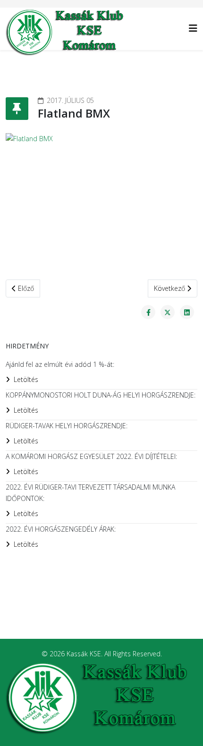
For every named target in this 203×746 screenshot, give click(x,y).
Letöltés (26, 379)
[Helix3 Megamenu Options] (193, 28)
